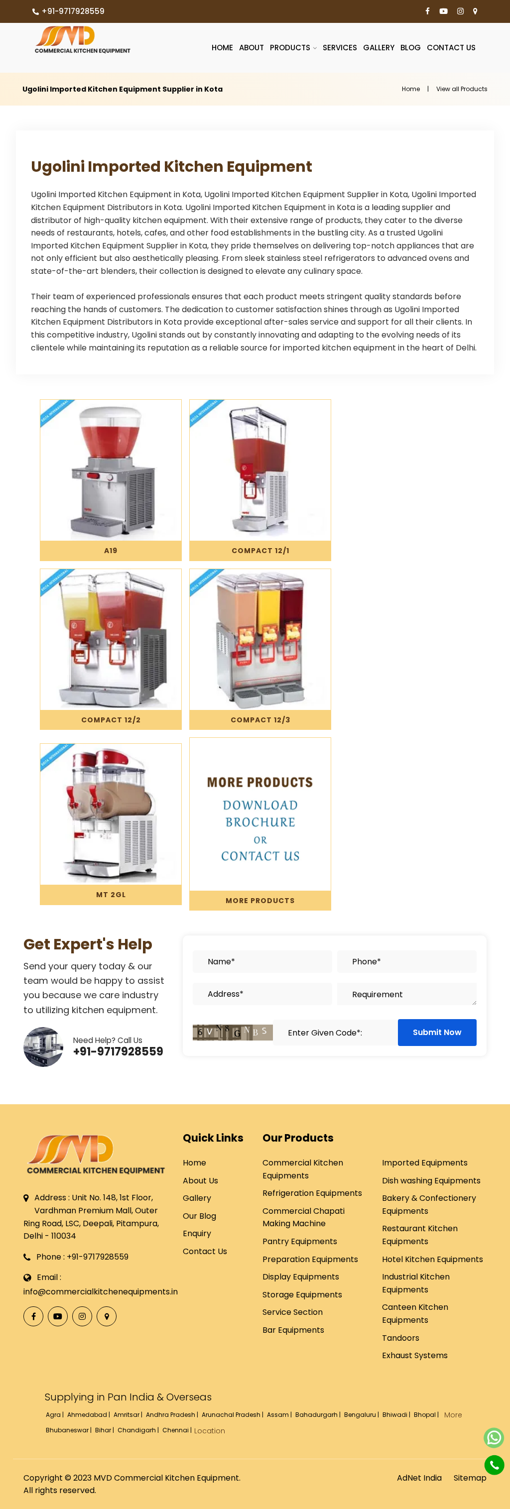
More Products (260, 901)
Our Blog (199, 1216)
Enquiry (197, 1233)
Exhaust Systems (415, 1355)
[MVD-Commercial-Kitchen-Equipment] (82, 39)
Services (340, 47)
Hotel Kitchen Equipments (432, 1259)
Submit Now (437, 1032)
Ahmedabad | (89, 1414)
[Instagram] (460, 11)
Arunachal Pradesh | (233, 1414)
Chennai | (177, 1430)
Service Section (292, 1312)
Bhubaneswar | (69, 1430)
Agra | (55, 1414)
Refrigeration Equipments (312, 1193)
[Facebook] (427, 11)
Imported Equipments (425, 1162)
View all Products (462, 89)
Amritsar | (129, 1414)
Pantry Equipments (299, 1241)
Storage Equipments (302, 1294)
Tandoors (400, 1338)
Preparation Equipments (310, 1259)
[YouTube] (443, 11)
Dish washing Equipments (431, 1180)
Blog (410, 47)
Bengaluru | (362, 1414)
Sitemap (470, 1478)
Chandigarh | (139, 1430)
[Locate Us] (475, 11)
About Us (200, 1180)
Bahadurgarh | (318, 1414)
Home (222, 47)
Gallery (378, 47)
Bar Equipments (293, 1330)
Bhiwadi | (397, 1414)
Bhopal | (427, 1414)
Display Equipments (300, 1276)
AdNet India (419, 1478)
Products (290, 47)
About (251, 47)
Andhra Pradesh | (173, 1414)
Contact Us (451, 47)
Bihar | (105, 1430)
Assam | (280, 1414)
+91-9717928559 (73, 11)
